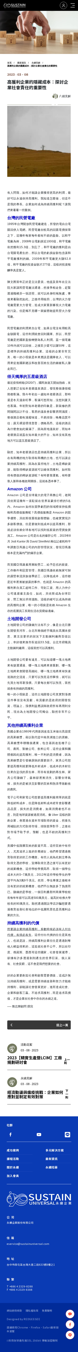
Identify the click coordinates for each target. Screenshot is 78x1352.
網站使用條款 (14, 1310)
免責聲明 (47, 1310)
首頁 (9, 63)
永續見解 (36, 63)
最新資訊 (21, 63)
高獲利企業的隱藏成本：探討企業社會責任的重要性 (32, 66)
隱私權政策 (32, 1310)
